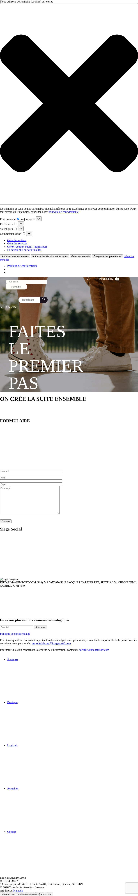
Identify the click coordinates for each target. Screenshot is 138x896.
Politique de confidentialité (22, 265)
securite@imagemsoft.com (94, 649)
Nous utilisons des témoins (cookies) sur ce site (26, 894)
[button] (69, 103)
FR (8, 307)
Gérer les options (16, 240)
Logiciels (12, 745)
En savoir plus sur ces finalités (24, 249)
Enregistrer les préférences (107, 256)
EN (14, 307)
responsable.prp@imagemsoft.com (51, 643)
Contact (11, 831)
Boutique (12, 702)
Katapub (18, 890)
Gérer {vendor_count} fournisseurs (27, 246)
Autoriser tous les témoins (15, 256)
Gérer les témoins (80, 256)
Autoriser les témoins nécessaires (50, 256)
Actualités (13, 788)
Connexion (104, 278)
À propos (12, 659)
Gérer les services (17, 243)
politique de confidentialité (64, 211)
